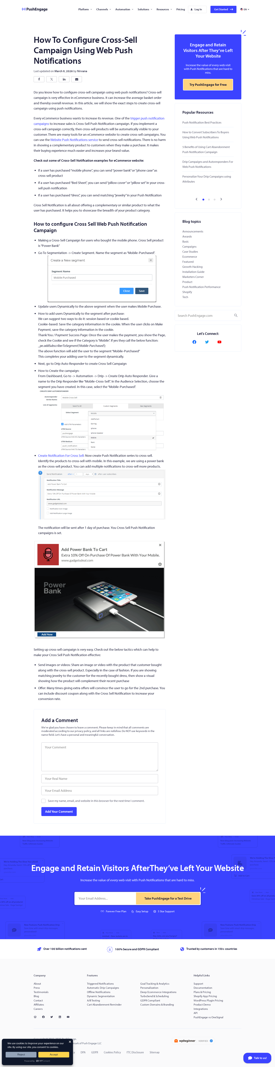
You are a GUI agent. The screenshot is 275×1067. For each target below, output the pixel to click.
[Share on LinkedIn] (64, 79)
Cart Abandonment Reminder (104, 1004)
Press (37, 987)
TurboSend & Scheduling (154, 996)
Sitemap (155, 1052)
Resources (163, 9)
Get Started (221, 9)
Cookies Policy (112, 1052)
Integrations (201, 1009)
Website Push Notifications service (74, 140)
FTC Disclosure (135, 1052)
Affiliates (39, 1004)
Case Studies (190, 251)
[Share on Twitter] (51, 79)
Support (199, 983)
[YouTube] (220, 342)
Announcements (192, 231)
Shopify (187, 292)
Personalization (149, 987)
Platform (83, 9)
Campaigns (189, 246)
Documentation (203, 987)
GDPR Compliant (150, 1000)
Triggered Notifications (100, 983)
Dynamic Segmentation (101, 996)
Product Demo (202, 1004)
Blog (36, 996)
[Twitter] (208, 342)
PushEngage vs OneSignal (208, 1017)
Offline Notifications (98, 992)
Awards (187, 236)
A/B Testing (93, 1000)
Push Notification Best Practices (201, 122)
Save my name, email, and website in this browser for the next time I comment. (96, 801)
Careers (38, 1009)
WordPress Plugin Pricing (208, 1000)
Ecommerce (189, 256)
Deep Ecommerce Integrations (158, 992)
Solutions (143, 9)
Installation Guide (193, 272)
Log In (198, 9)
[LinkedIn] (61, 1016)
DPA (83, 1052)
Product (187, 282)
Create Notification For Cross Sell (61, 455)
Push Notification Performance (201, 287)
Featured (188, 261)
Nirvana (82, 71)
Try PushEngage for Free (208, 84)
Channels (102, 9)
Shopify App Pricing (205, 996)
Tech (185, 297)
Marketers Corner (193, 277)
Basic (185, 241)
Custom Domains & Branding (157, 1004)
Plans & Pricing (202, 992)
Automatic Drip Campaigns (103, 987)
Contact (38, 1000)
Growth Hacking (192, 267)
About (37, 983)
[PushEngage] (32, 9)
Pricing (180, 9)
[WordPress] (37, 1016)
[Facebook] (195, 342)
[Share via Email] (76, 79)
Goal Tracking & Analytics (154, 983)
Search (236, 315)
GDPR (94, 1052)
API (196, 1013)
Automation (122, 9)
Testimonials (41, 992)
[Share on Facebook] (39, 79)
